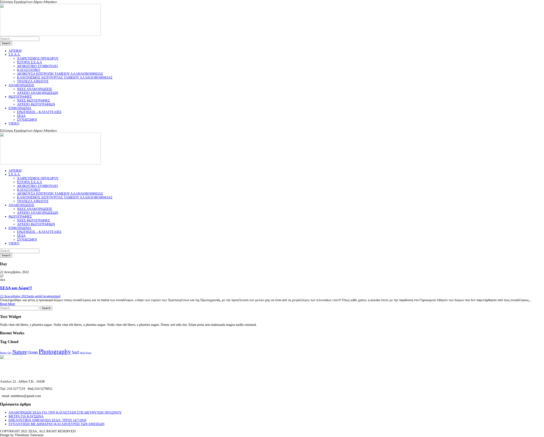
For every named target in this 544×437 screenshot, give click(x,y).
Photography (55, 351)
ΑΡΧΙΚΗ (15, 50)
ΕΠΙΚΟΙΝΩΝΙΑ (19, 108)
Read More (7, 304)
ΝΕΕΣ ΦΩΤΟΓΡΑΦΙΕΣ (33, 100)
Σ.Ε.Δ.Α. (14, 54)
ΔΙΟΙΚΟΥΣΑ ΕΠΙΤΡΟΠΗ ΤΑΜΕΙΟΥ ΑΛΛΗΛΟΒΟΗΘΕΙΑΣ (60, 73)
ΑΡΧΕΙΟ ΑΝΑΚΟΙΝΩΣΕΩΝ (37, 93)
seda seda (34, 296)
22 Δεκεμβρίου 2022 (14, 296)
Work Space (85, 353)
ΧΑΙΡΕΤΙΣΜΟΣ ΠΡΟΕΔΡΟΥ (38, 58)
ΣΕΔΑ (21, 116)
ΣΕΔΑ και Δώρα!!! (16, 288)
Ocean (33, 352)
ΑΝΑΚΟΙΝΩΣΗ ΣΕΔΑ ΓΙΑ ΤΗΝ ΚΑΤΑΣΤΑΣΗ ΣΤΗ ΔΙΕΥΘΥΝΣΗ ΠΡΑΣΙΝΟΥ (65, 412)
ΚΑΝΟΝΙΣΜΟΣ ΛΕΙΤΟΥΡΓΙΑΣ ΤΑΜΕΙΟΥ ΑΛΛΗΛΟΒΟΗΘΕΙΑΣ (64, 77)
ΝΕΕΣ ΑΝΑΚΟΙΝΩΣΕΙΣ (34, 89)
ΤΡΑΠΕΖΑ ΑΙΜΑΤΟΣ (32, 81)
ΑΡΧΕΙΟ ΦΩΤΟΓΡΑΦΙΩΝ (36, 104)
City (9, 353)
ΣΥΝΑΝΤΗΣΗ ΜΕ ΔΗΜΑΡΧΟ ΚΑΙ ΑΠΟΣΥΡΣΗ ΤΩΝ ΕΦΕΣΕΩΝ (56, 424)
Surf (75, 352)
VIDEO (13, 123)
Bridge (3, 353)
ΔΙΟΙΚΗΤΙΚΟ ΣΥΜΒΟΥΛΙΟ (37, 66)
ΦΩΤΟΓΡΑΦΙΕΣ (20, 96)
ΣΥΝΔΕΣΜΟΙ (27, 119)
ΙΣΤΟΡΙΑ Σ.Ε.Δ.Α (29, 62)
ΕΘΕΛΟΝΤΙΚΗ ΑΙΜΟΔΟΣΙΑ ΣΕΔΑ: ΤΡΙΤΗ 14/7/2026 (47, 420)
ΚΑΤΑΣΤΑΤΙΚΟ (28, 70)
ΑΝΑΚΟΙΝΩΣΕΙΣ (21, 85)
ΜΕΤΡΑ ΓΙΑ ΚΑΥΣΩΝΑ (26, 416)
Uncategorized (50, 296)
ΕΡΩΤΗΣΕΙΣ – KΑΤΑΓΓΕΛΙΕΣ (39, 112)
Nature (19, 352)
